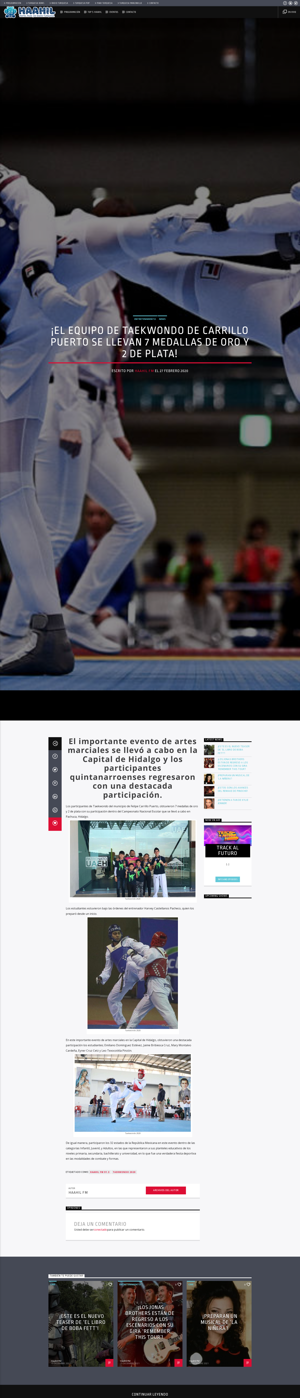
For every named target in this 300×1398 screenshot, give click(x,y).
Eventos (114, 12)
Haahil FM (144, 409)
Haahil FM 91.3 (99, 1254)
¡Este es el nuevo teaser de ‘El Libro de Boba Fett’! (234, 832)
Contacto (154, 3)
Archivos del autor (166, 1272)
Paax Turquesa (104, 3)
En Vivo (291, 12)
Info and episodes (228, 961)
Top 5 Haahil (95, 12)
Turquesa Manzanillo (130, 3)
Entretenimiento (145, 357)
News (162, 357)
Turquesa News (36, 3)
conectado (100, 1312)
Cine (52, 1366)
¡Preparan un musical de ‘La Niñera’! (233, 859)
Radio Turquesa (60, 3)
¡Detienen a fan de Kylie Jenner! (233, 884)
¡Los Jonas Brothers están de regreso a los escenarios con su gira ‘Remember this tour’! (233, 846)
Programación (13, 3)
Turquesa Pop (82, 3)
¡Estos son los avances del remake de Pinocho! (233, 871)
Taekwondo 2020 (124, 1254)
